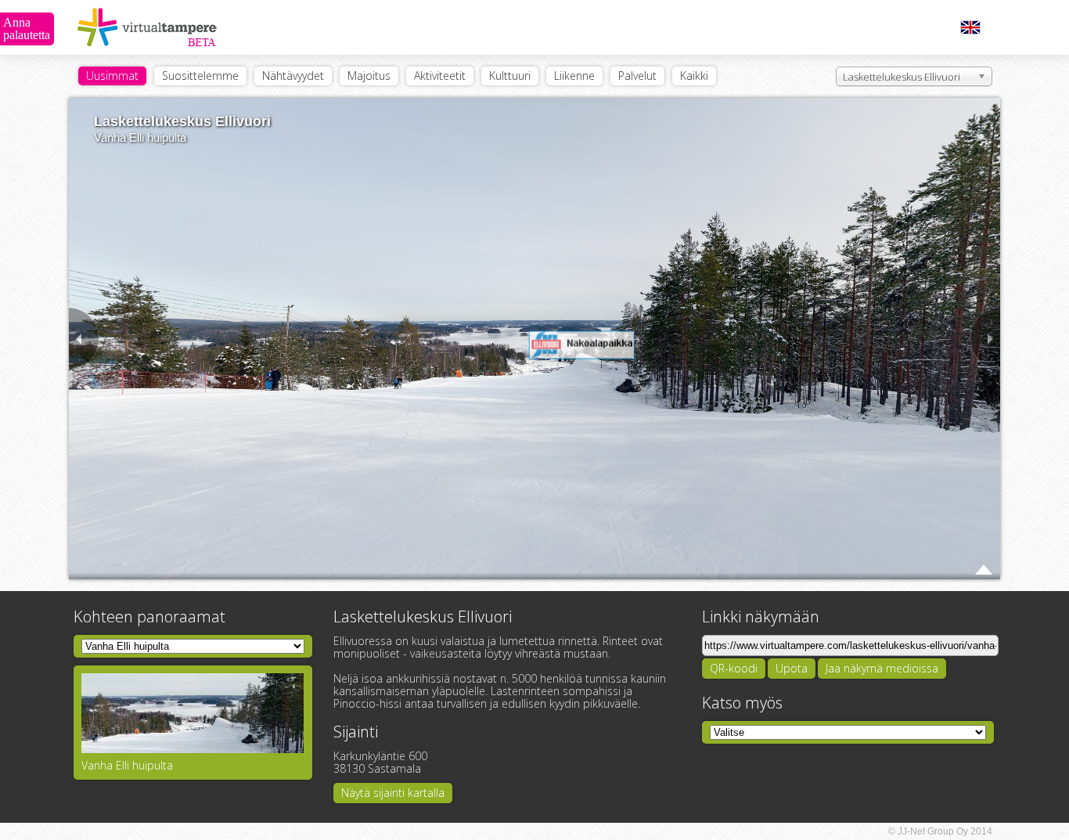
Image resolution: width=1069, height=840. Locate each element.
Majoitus (369, 75)
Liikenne (574, 75)
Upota (792, 668)
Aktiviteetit (440, 75)
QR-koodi (734, 668)
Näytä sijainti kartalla (393, 792)
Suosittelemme (200, 75)
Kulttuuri (510, 75)
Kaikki (694, 75)
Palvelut (637, 75)
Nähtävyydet (293, 75)
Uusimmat (112, 75)
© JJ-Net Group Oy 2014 (940, 831)
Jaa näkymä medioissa (882, 668)
